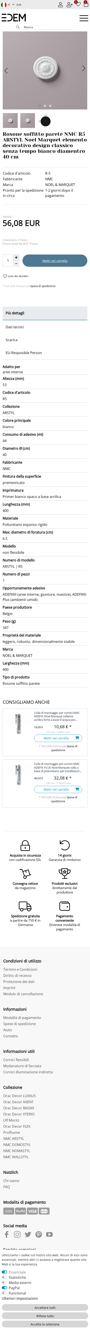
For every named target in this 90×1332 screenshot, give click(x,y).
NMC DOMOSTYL (17, 1144)
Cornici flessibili (16, 1059)
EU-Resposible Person (24, 352)
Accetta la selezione (45, 1324)
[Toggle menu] (84, 18)
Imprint (9, 987)
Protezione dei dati (19, 981)
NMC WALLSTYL (16, 1157)
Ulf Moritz (11, 1120)
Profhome (11, 1132)
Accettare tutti (45, 1308)
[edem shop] (16, 17)
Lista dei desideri (17, 276)
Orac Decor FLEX (16, 1126)
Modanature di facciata (22, 1066)
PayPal (14, 1288)
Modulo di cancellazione (23, 993)
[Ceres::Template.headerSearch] (18, 27)
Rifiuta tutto (45, 1316)
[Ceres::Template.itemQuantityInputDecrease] (16, 264)
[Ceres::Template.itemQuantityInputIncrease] (16, 258)
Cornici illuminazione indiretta (28, 1072)
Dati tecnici (15, 327)
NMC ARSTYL (13, 1138)
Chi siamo (11, 1180)
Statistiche (17, 1277)
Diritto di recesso (17, 975)
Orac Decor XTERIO (19, 1114)
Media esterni (20, 1282)
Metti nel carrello (55, 261)
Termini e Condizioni (20, 969)
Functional (17, 1293)
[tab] (45, 313)
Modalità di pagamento (22, 1017)
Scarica (11, 339)
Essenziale (17, 1272)
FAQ (6, 1186)
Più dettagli (15, 313)
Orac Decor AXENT (18, 1102)
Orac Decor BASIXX (18, 1108)
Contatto (10, 1036)
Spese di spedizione (42, 286)
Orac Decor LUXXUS (19, 1095)
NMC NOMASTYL (16, 1150)
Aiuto (7, 1029)
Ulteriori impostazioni (20, 1298)
